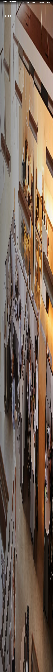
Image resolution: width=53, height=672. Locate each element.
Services (33, 2)
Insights (27, 2)
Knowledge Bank (40, 2)
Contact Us (48, 2)
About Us (22, 2)
